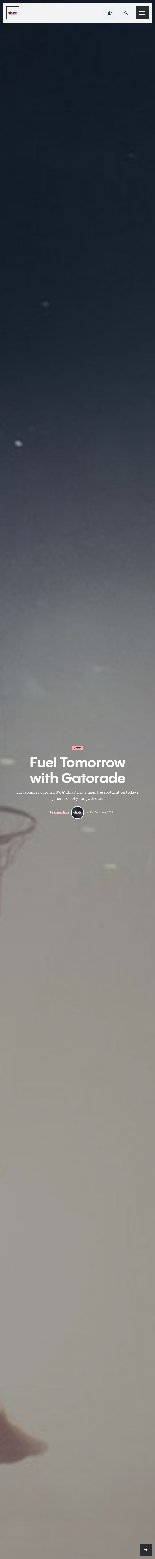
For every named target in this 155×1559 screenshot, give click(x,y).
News (78, 748)
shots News (61, 812)
